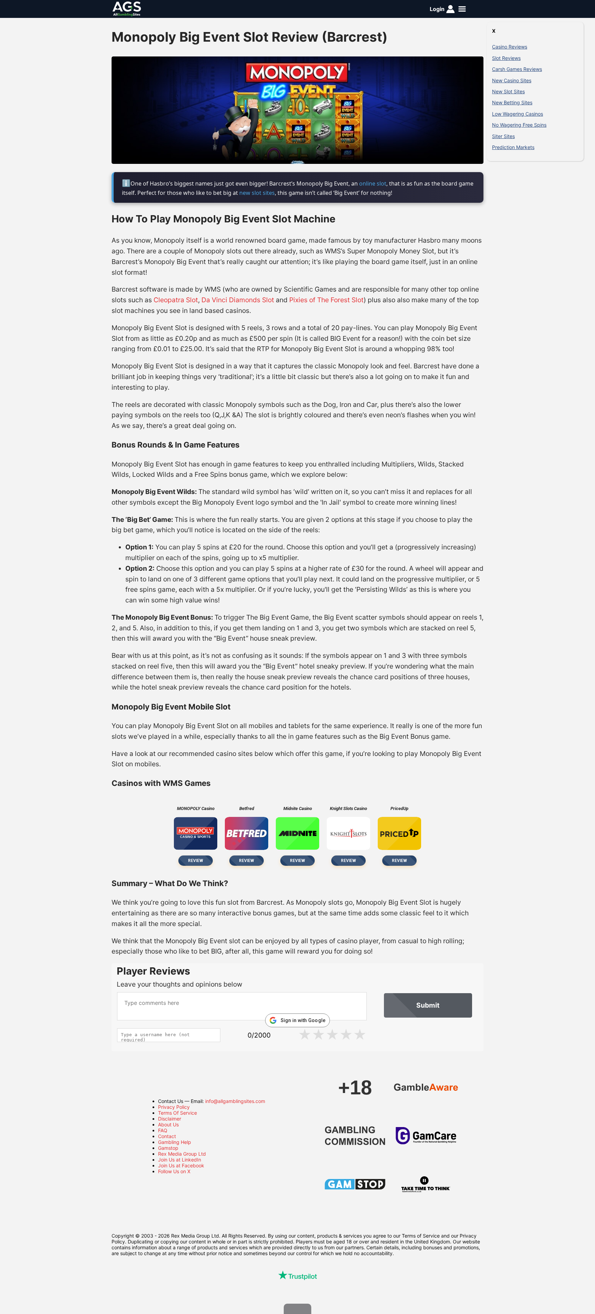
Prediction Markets (513, 147)
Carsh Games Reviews (517, 69)
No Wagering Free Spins (519, 125)
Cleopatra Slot (176, 300)
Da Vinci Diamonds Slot (237, 300)
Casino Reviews (509, 47)
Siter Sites (503, 136)
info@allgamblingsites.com (235, 1101)
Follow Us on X (174, 1171)
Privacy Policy (174, 1107)
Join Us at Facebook (181, 1165)
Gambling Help (174, 1142)
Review (195, 860)
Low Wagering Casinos (517, 114)
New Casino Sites (511, 80)
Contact (167, 1136)
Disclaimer (169, 1119)
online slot (372, 183)
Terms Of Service (177, 1113)
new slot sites (257, 193)
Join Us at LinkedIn (179, 1160)
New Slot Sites (508, 91)
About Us (168, 1124)
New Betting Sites (512, 102)
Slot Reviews (506, 58)
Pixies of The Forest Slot (326, 300)
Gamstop (168, 1148)
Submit (427, 1005)
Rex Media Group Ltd (182, 1154)
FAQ (162, 1130)
